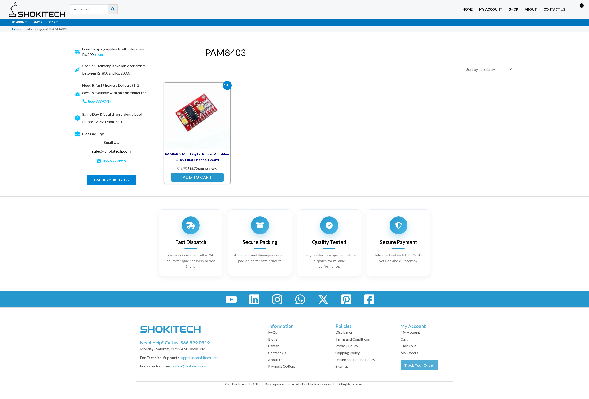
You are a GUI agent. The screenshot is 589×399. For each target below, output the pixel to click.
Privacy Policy (346, 346)
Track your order (111, 180)
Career (273, 346)
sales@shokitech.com (111, 151)
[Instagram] (277, 299)
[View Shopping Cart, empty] (578, 9)
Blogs (272, 339)
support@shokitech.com (199, 357)
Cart (53, 22)
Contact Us (554, 9)
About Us (275, 359)
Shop (513, 9)
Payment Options (282, 366)
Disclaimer (343, 332)
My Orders (409, 352)
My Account (410, 332)
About (531, 9)
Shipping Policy (347, 352)
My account (490, 9)
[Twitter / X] (323, 299)
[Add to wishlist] (223, 89)
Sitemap (341, 366)
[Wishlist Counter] (569, 9)
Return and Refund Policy (355, 359)
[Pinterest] (346, 299)
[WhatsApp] (300, 299)
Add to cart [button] (197, 177)
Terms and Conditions (352, 339)
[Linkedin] (254, 299)
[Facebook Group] (369, 299)
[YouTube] (231, 299)
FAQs (272, 332)
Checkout (408, 346)
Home (467, 9)
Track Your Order (419, 365)
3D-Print (19, 22)
